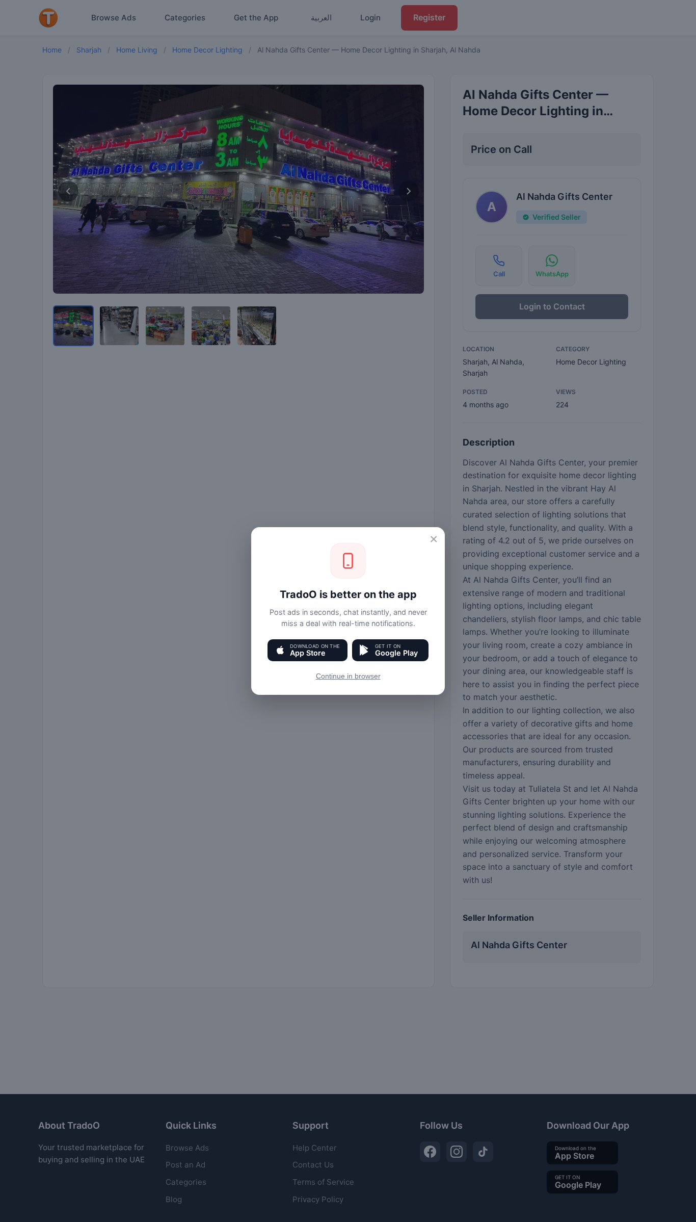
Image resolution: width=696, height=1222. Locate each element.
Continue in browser (348, 676)
